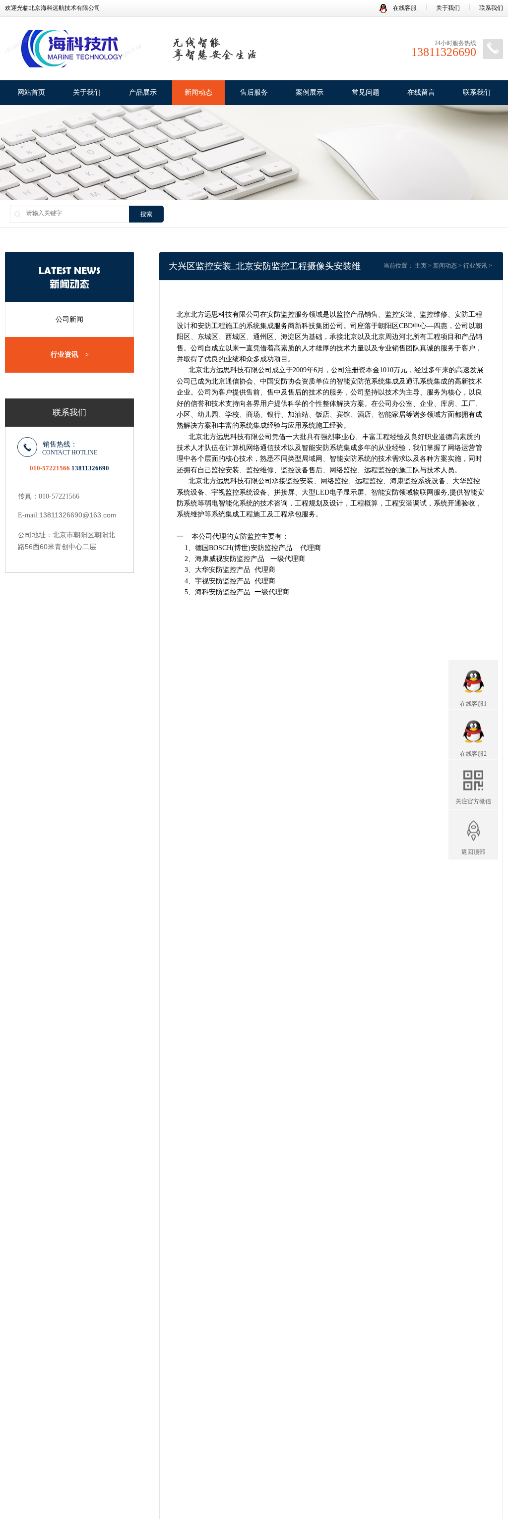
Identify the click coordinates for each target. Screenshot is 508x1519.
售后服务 (254, 92)
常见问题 (366, 92)
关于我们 (448, 7)
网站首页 (31, 92)
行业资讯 (70, 354)
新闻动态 (198, 92)
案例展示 (309, 92)
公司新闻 (69, 319)
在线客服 (404, 7)
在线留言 (421, 92)
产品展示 (143, 92)
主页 (421, 265)
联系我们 (491, 7)
